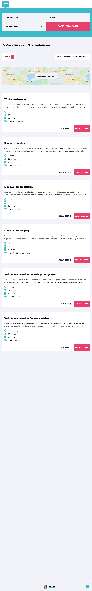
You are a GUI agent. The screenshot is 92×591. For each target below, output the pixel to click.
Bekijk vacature (81, 128)
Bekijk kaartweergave (46, 76)
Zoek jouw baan (68, 26)
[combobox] (68, 17)
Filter (8, 56)
